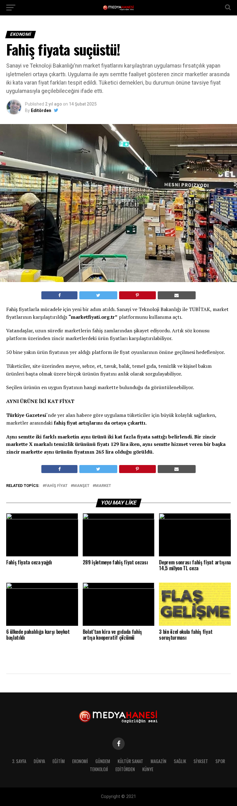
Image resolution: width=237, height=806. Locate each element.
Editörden (41, 110)
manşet (81, 486)
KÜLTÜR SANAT (130, 761)
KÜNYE (147, 769)
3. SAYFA (19, 761)
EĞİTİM (58, 761)
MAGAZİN (158, 761)
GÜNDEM (102, 761)
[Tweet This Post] (98, 295)
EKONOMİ (80, 761)
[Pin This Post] (137, 295)
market (103, 486)
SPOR (220, 761)
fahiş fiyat (56, 486)
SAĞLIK (180, 761)
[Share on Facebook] (59, 295)
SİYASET (200, 761)
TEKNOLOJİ (99, 769)
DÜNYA (39, 761)
